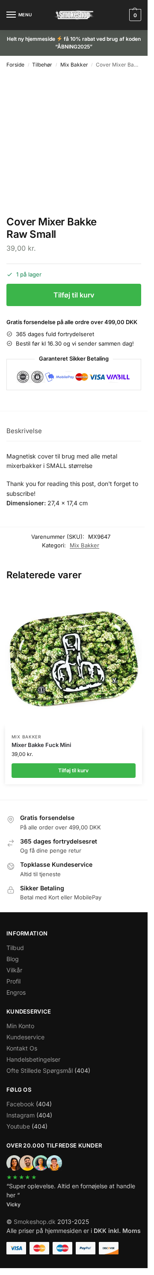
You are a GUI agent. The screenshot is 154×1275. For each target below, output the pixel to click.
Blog (12, 958)
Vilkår (14, 970)
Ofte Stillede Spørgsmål (39, 1070)
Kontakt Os (21, 1048)
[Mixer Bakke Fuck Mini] (73, 658)
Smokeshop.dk (35, 1221)
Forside (15, 64)
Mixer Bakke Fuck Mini (41, 744)
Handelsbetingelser (33, 1059)
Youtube (18, 1126)
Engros (16, 992)
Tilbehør (42, 64)
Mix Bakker (74, 64)
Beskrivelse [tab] (24, 431)
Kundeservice (25, 1037)
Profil (13, 981)
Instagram (20, 1115)
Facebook (20, 1104)
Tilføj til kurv (73, 295)
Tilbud (15, 947)
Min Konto (20, 1025)
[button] (134, 15)
